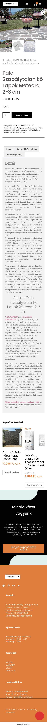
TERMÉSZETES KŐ (22, 60)
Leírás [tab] (9, 149)
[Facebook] (9, 586)
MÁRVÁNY (10, 665)
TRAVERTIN (10, 670)
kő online (27, 128)
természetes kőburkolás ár (30, 130)
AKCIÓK (9, 662)
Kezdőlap (7, 60)
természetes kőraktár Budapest (15, 132)
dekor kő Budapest (16, 128)
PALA (17, 126)
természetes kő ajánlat (12, 130)
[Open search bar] (40, 4)
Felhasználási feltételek (17, 691)
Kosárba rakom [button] (12, 472)
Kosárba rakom (22, 115)
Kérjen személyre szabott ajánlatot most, (22, 402)
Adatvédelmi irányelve (16, 694)
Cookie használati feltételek (19, 697)
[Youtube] (14, 586)
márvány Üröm (37, 128)
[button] (27, 4)
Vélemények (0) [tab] (14, 154)
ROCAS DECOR (12, 317)
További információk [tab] (27, 149)
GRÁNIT (9, 668)
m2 (14, 126)
